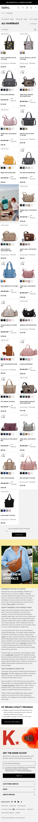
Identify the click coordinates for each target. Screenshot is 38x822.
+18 (13, 244)
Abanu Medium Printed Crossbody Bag (27, 402)
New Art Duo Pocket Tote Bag (27, 134)
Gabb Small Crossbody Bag (9, 134)
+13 (13, 396)
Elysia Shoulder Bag (7, 94)
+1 (12, 473)
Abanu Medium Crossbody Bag (6, 250)
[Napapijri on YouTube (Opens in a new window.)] (18, 802)
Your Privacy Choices (6, 809)
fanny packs (11, 604)
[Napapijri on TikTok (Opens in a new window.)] (21, 802)
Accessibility (30, 809)
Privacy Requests (21, 805)
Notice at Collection (21, 809)
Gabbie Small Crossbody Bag (28, 211)
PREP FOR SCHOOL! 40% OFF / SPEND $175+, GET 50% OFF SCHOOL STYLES (19, 2)
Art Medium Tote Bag (8, 401)
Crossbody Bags (7, 19)
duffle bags (9, 655)
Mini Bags (33, 19)
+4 (12, 89)
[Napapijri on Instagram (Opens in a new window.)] (12, 802)
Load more (19, 535)
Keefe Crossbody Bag (8, 172)
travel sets (4, 673)
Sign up (19, 776)
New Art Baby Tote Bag (27, 478)
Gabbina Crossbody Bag (28, 325)
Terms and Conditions (24, 770)
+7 (12, 167)
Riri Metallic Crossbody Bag (9, 439)
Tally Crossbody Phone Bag (9, 365)
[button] (2, 53)
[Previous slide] (1, 2)
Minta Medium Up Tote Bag (9, 286)
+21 (32, 89)
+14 (32, 167)
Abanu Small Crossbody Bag (28, 250)
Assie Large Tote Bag (8, 515)
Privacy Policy (9, 770)
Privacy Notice (12, 805)
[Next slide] (36, 2)
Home (2, 13)
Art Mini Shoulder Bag (27, 172)
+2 (31, 473)
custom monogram (9, 685)
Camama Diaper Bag (26, 364)
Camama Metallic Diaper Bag (9, 326)
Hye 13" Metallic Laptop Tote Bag (28, 58)
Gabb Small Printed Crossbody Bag (26, 95)
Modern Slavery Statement (7, 812)
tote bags (23, 643)
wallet (3, 637)
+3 (31, 205)
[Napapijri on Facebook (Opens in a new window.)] (15, 802)
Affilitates (17, 812)
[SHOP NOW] (9, 202)
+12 (13, 359)
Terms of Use (4, 805)
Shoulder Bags (21, 19)
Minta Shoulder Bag (7, 478)
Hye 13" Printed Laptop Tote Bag (8, 58)
